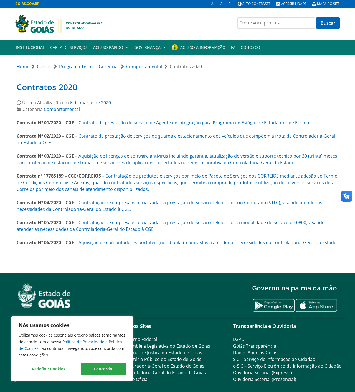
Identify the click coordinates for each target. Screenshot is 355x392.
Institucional (30, 47)
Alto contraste (256, 3)
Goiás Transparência (254, 346)
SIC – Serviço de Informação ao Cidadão (274, 359)
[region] (72, 348)
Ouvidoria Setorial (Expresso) (263, 373)
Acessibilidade (294, 3)
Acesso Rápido (108, 47)
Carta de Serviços (69, 47)
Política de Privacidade (83, 341)
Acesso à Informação (202, 47)
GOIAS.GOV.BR (27, 3)
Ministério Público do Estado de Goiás (161, 359)
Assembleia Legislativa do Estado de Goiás (166, 346)
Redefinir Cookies (48, 368)
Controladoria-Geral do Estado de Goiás (164, 373)
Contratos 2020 (47, 87)
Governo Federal (139, 339)
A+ (231, 3)
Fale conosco (245, 47)
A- (213, 3)
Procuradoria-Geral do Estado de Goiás (163, 366)
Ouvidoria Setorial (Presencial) (264, 379)
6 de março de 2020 (90, 103)
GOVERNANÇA (147, 47)
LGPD (239, 339)
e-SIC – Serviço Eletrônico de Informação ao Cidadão (287, 366)
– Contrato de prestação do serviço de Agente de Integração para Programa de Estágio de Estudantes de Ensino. (163, 123)
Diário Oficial (135, 379)
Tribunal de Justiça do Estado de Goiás (162, 353)
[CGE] (60, 23)
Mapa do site (328, 3)
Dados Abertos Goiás (255, 353)
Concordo (103, 368)
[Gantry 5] (44, 295)
